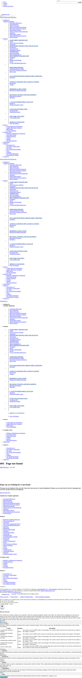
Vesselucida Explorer (8, 551)
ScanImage (6, 539)
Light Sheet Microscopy (9, 499)
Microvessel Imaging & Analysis (11, 504)
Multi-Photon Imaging (8, 506)
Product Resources (8, 561)
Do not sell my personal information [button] (9, 602)
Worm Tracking (7, 513)
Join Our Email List (8, 6)
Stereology (6, 509)
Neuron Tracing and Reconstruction (12, 507)
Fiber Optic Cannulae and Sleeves (11, 524)
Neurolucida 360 (7, 535)
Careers (5, 5)
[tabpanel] (41, 636)
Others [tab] (1, 672)
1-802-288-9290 (41, 589)
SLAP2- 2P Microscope (9, 541)
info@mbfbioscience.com (6, 590)
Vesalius (5, 548)
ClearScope (6, 522)
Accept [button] (11, 604)
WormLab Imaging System (10, 554)
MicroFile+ (6, 526)
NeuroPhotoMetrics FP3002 (10, 536)
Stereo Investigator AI (8, 521)
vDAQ (5, 547)
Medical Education (8, 502)
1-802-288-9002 (53, 589)
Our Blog (5, 566)
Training (5, 563)
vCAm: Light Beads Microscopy (11, 525)
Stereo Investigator (8, 545)
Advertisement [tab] (3, 667)
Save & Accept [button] (4, 677)
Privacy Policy (14, 597)
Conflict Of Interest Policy (26, 597)
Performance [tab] (3, 655)
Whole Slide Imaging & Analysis (11, 512)
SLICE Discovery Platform (10, 544)
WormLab (5, 552)
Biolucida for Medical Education (11, 519)
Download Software (8, 567)
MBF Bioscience (4, 467)
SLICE (5, 542)
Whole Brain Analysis (8, 510)
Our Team (5, 576)
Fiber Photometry (7, 500)
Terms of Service (4, 597)
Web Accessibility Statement (42, 597)
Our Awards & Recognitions (10, 578)
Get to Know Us (7, 573)
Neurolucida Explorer (8, 532)
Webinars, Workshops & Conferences (12, 560)
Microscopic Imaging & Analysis (11, 503)
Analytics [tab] (2, 661)
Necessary (4, 622)
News (4, 2)
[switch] (0, 650)
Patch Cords (6, 538)
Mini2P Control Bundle (9, 529)
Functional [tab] (2, 649)
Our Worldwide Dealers (9, 582)
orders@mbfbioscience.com (48, 590)
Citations (5, 581)
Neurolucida (6, 534)
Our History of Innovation (9, 575)
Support (5, 3)
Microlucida (6, 528)
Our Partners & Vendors (9, 584)
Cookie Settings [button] (4, 604)
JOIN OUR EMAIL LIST (14, 592)
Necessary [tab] (2, 620)
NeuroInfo (5, 531)
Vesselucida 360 (7, 549)
